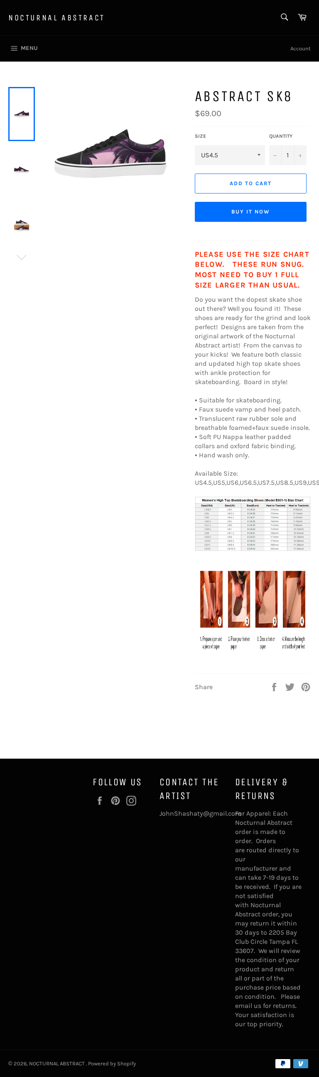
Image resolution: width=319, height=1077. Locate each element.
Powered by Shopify (112, 1063)
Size (200, 136)
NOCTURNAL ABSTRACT (56, 17)
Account (300, 48)
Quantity (280, 136)
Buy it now (250, 211)
